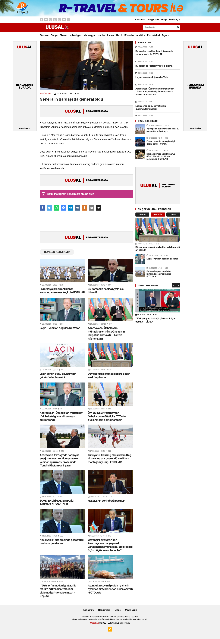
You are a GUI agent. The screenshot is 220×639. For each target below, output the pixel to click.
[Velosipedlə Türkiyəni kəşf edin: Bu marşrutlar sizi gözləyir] (140, 129)
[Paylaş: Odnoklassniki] (84, 208)
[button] (98, 208)
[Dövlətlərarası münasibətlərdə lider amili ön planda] (110, 355)
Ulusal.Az (94, 622)
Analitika (140, 35)
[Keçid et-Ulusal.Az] (55, 27)
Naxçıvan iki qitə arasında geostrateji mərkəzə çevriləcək (62, 541)
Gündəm (44, 35)
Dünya (54, 35)
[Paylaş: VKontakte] (77, 208)
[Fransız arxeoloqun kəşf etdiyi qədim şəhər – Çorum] (140, 142)
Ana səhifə (88, 609)
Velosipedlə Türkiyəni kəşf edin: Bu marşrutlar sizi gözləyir (163, 129)
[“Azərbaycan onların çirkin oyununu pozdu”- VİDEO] (157, 300)
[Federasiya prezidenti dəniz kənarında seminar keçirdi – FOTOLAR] (62, 270)
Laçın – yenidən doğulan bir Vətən (60, 328)
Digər (164, 35)
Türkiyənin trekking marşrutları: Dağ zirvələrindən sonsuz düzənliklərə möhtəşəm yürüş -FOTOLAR (109, 458)
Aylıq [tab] (173, 214)
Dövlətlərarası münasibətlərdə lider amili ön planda (109, 375)
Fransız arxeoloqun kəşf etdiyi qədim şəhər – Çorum (161, 142)
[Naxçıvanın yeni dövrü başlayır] (110, 482)
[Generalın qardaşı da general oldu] (86, 65)
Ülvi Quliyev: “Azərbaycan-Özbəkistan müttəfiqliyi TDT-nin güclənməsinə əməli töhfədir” (107, 416)
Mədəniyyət (89, 35)
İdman (110, 35)
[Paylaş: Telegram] (70, 208)
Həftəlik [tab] (158, 214)
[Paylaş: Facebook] (42, 208)
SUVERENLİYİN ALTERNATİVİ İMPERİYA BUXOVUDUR (57, 502)
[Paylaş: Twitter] (49, 208)
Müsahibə (129, 35)
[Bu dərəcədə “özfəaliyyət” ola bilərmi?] (110, 270)
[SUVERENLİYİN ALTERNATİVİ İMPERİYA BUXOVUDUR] (62, 482)
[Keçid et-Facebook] (41, 19)
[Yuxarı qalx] (211, 630)
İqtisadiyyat (75, 35)
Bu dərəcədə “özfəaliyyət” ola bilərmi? (105, 290)
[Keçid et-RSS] (68, 19)
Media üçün (131, 609)
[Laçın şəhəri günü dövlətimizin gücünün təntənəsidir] (62, 355)
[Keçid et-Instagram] (50, 19)
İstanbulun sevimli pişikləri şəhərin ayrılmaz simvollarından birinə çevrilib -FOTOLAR (110, 589)
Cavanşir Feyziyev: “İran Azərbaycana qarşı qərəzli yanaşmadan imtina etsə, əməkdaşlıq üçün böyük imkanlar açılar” (110, 545)
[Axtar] (178, 27)
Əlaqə (118, 609)
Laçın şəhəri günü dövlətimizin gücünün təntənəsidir (58, 375)
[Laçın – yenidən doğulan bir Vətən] (62, 309)
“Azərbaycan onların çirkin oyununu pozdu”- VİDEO (154, 320)
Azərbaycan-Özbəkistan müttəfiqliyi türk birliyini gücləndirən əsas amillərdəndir (61, 416)
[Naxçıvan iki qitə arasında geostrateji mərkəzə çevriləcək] (62, 521)
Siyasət (63, 35)
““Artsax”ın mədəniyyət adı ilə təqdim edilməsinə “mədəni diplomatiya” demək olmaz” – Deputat (58, 591)
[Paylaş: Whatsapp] (56, 208)
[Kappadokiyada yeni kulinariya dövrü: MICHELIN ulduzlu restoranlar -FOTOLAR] (140, 154)
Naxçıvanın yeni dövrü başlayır (106, 500)
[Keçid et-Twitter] (46, 19)
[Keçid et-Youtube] (64, 19)
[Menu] (43, 27)
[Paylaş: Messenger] (63, 208)
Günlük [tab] (142, 214)
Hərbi (119, 35)
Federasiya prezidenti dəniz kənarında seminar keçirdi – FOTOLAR (62, 290)
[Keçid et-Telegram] (55, 19)
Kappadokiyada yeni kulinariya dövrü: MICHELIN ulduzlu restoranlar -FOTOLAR (161, 156)
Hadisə (101, 35)
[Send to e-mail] (91, 208)
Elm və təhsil (153, 35)
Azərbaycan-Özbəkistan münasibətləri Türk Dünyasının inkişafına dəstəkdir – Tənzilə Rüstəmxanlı (106, 333)
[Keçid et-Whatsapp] (59, 19)
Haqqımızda (104, 609)
